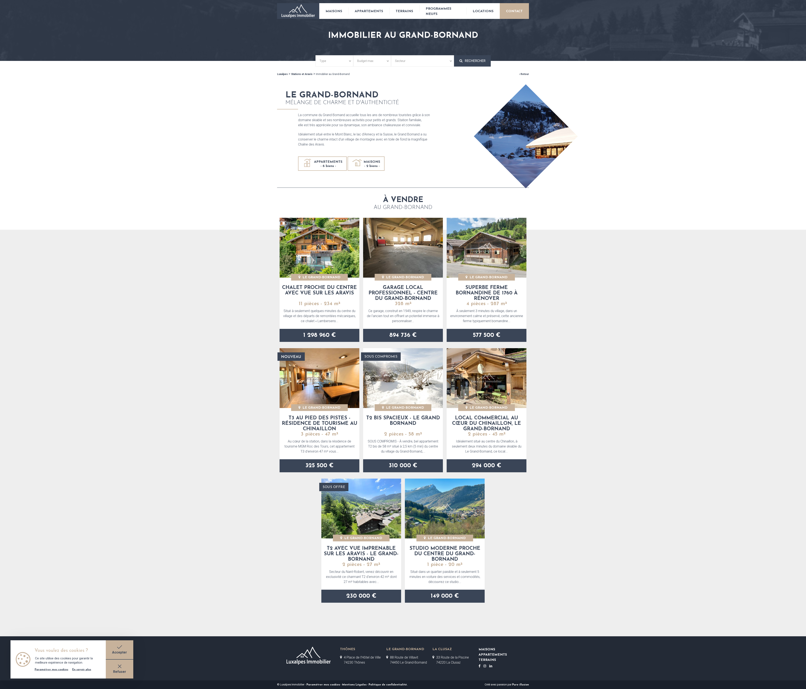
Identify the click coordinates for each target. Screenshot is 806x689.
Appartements (369, 11)
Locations (483, 11)
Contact (514, 11)
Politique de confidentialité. (388, 684)
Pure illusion (520, 684)
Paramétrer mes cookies (323, 684)
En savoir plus (81, 669)
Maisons (334, 11)
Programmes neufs (438, 11)
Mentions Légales (354, 684)
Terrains (404, 11)
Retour (524, 74)
